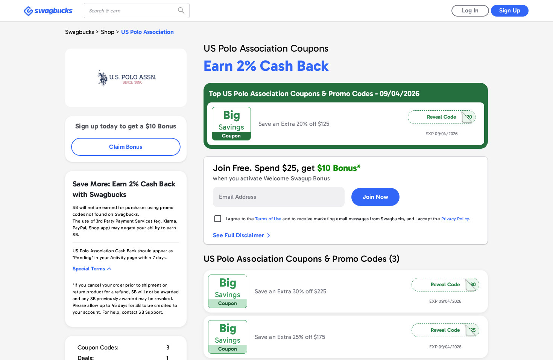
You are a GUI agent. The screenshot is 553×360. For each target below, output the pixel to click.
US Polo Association (147, 31)
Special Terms (89, 268)
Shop (107, 31)
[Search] (182, 10)
